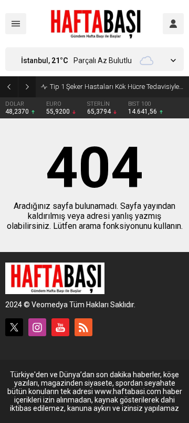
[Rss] (83, 327)
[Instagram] (37, 327)
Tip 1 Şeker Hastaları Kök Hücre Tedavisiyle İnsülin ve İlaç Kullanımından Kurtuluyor (117, 86)
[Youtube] (60, 327)
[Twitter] (14, 327)
